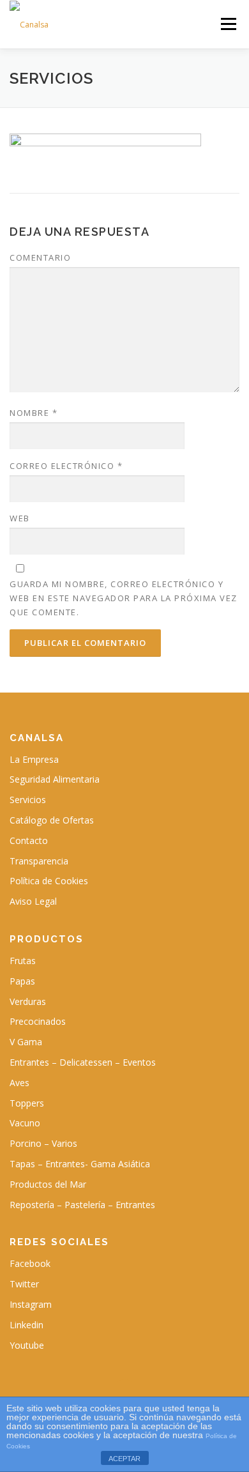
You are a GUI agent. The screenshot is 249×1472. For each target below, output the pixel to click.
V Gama (26, 1042)
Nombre (33, 412)
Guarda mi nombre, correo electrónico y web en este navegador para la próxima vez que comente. (124, 598)
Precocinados (38, 1021)
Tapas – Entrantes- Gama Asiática (80, 1164)
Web (20, 518)
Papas (22, 981)
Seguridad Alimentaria (55, 779)
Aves (19, 1083)
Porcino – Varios (43, 1143)
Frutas (23, 960)
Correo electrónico (66, 465)
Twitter (24, 1284)
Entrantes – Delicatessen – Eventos (83, 1062)
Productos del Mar (48, 1184)
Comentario (40, 257)
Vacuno (25, 1123)
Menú (227, 24)
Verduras (28, 1001)
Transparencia (39, 861)
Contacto (29, 840)
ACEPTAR (124, 1458)
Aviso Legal (33, 901)
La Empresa (34, 759)
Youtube (27, 1345)
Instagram (31, 1304)
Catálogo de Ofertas (52, 820)
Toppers (27, 1103)
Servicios (28, 799)
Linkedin (26, 1325)
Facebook (30, 1263)
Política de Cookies (49, 881)
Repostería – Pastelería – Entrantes (82, 1205)
